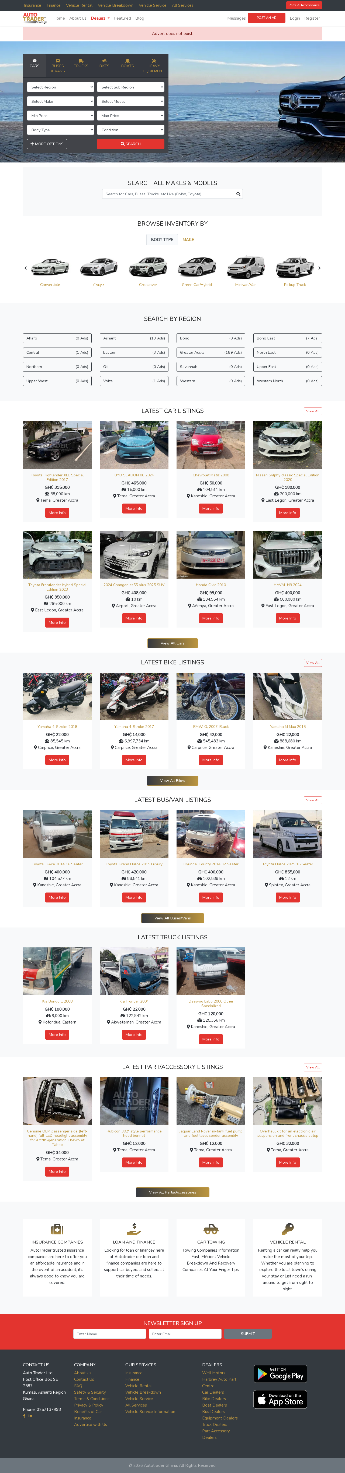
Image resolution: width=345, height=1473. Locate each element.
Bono (211, 338)
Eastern (134, 352)
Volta (134, 381)
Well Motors (213, 1373)
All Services (183, 5)
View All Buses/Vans (172, 918)
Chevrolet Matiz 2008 (211, 475)
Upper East (288, 366)
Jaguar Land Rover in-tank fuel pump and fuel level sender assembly (211, 1133)
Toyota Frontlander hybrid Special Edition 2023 (57, 587)
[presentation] (25, 268)
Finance (54, 5)
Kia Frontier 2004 (134, 1001)
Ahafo (57, 338)
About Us (78, 18)
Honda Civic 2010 (211, 584)
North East (288, 352)
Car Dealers (213, 1392)
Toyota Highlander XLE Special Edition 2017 (57, 477)
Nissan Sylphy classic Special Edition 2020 (287, 477)
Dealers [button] (98, 18)
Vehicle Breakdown (115, 5)
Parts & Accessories (304, 5)
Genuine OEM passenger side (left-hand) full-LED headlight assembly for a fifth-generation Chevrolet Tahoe (57, 1138)
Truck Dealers (214, 1424)
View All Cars (173, 643)
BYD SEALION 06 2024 (134, 475)
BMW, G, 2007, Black (211, 726)
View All (313, 411)
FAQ (78, 1386)
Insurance (32, 5)
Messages (236, 18)
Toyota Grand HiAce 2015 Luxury (134, 864)
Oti (134, 366)
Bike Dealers (214, 1398)
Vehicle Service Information (150, 1411)
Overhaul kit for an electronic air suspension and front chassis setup (287, 1133)
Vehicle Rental (79, 5)
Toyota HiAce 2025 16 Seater (287, 864)
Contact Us (84, 1379)
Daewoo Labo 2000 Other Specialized (211, 1003)
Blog (139, 18)
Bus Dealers (213, 1411)
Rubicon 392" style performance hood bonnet (134, 1133)
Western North (288, 381)
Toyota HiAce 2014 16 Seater (57, 864)
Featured (122, 18)
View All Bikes (172, 780)
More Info (57, 512)
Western (211, 381)
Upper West (57, 381)
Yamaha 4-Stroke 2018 (57, 726)
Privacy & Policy (88, 1405)
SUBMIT (248, 1333)
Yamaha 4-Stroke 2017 (134, 726)
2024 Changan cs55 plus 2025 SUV (134, 584)
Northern (57, 366)
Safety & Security (90, 1392)
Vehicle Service (153, 5)
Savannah (211, 366)
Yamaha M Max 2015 (288, 726)
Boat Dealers (214, 1405)
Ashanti (134, 338)
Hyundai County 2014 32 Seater (211, 864)
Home (59, 18)
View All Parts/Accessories (172, 1192)
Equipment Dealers (220, 1418)
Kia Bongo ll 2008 (57, 1001)
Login (295, 18)
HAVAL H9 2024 (288, 584)
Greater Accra (211, 352)
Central (57, 352)
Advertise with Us (90, 1424)
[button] (280, 1372)
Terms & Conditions (91, 1398)
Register (312, 18)
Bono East (288, 338)
